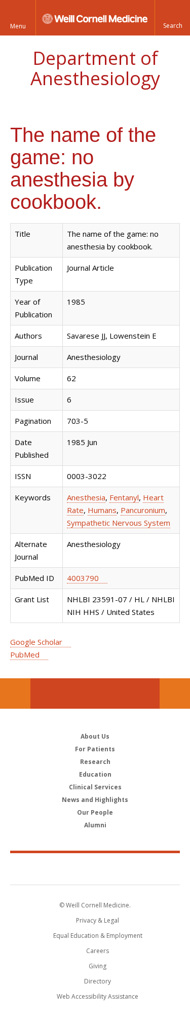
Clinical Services (95, 787)
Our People (95, 812)
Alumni (95, 825)
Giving (97, 966)
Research (95, 761)
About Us (95, 736)
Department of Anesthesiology (95, 68)
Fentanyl (124, 497)
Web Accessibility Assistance (97, 996)
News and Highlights (95, 799)
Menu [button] (18, 26)
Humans (102, 510)
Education (95, 774)
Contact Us (175, 693)
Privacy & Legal (97, 920)
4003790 (83, 578)
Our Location (15, 693)
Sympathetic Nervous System (118, 523)
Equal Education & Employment (97, 935)
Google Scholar (36, 642)
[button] (172, 17)
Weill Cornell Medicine (95, 868)
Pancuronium (143, 510)
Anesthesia (86, 497)
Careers (97, 950)
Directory (97, 981)
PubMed (25, 654)
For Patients (95, 749)
